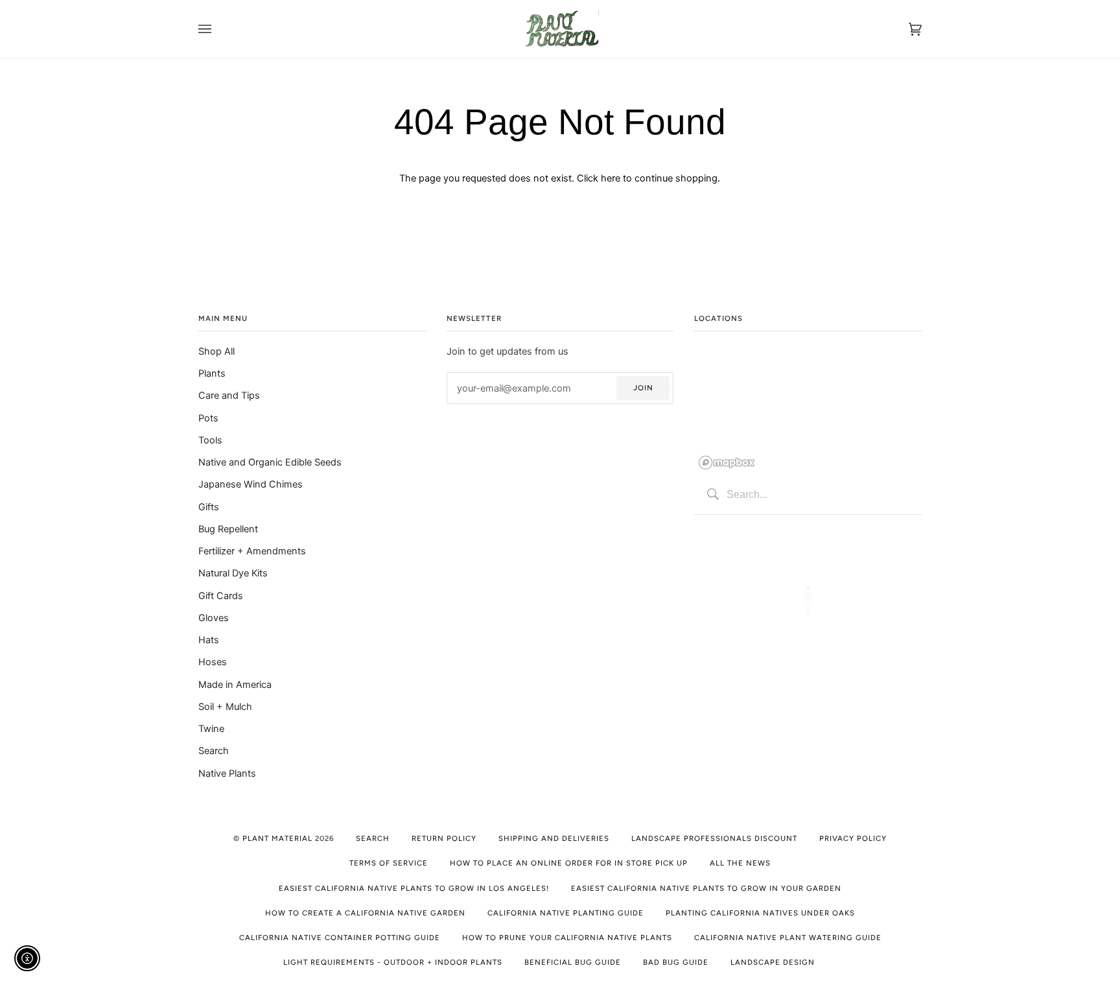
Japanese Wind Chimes (250, 484)
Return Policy (444, 838)
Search (213, 751)
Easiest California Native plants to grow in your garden (706, 888)
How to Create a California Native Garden (365, 912)
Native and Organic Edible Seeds (270, 462)
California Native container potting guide (339, 937)
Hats (208, 640)
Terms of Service (388, 863)
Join (643, 387)
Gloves (213, 618)
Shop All (216, 351)
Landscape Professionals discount (714, 838)
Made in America (235, 685)
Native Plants (227, 773)
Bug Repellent (228, 529)
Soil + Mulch (225, 707)
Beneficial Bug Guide (572, 962)
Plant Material (277, 838)
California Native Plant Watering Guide (787, 937)
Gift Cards (220, 596)
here (610, 178)
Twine (211, 729)
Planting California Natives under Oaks (760, 912)
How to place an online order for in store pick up (569, 863)
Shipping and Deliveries (553, 838)
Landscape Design (772, 962)
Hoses (212, 662)
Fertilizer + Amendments (252, 551)
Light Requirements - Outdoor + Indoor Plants (392, 962)
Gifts (208, 507)
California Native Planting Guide (565, 912)
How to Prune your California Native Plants (567, 937)
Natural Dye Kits (233, 573)
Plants (212, 373)
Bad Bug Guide (675, 962)
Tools (210, 440)
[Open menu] (217, 29)
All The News (740, 863)
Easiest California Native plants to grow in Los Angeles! (414, 888)
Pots (208, 418)
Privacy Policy (853, 838)
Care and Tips (229, 395)
